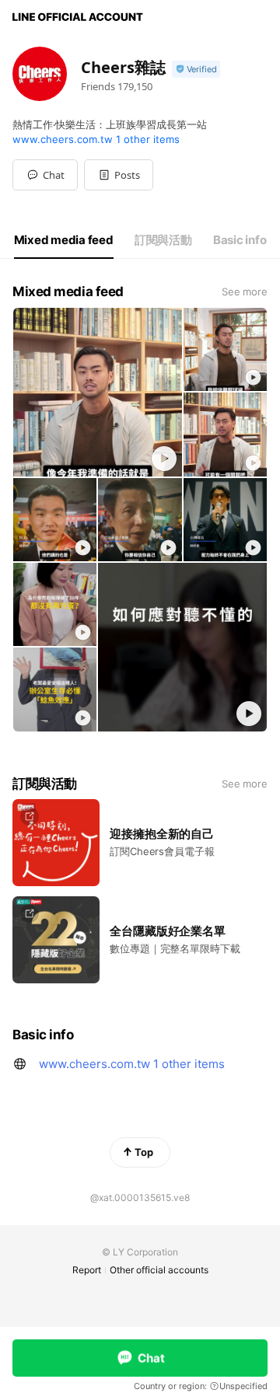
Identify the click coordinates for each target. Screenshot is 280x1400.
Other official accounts (159, 1270)
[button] (118, 174)
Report (86, 1270)
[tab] (64, 240)
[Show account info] (196, 70)
